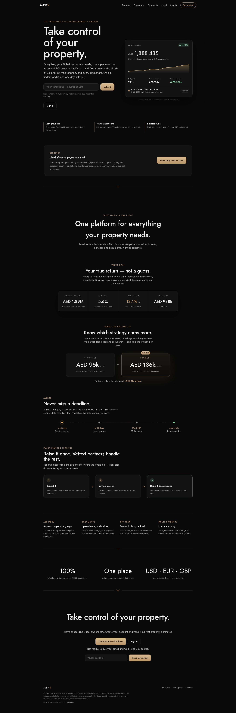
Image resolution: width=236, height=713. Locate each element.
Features (126, 5)
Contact (189, 687)
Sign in (173, 5)
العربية (164, 5)
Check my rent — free (171, 160)
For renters (139, 5)
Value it (107, 87)
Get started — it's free (111, 641)
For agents (153, 5)
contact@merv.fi (67, 702)
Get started (188, 5)
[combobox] (71, 87)
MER (45, 5)
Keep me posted (140, 658)
